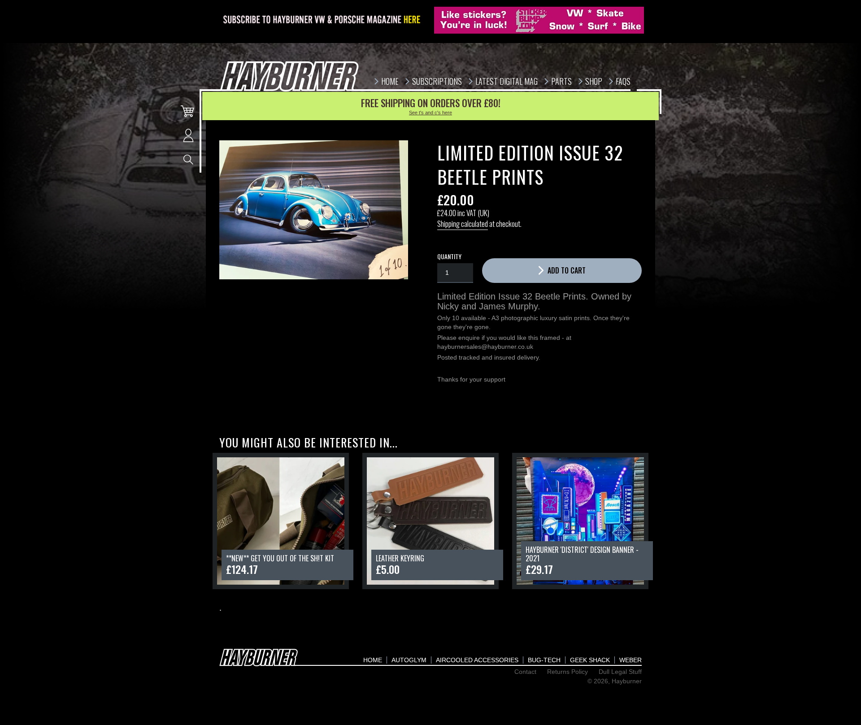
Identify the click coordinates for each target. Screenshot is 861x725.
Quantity (449, 256)
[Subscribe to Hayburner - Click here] (322, 20)
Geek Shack (590, 660)
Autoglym (408, 660)
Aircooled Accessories (477, 660)
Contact (525, 671)
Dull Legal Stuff (620, 671)
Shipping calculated (462, 223)
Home (372, 660)
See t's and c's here (430, 112)
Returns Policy (567, 671)
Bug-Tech (544, 660)
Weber (630, 660)
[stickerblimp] (539, 20)
